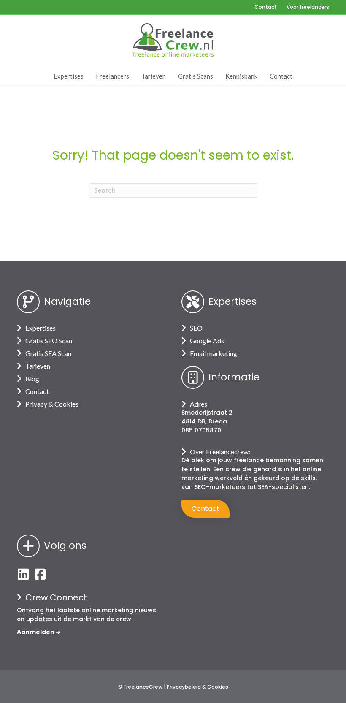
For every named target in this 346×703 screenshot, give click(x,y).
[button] (23, 574)
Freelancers (112, 76)
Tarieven (153, 76)
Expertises (69, 76)
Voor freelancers (308, 7)
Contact (265, 7)
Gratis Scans (195, 76)
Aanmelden (35, 632)
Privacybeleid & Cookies (197, 686)
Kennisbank (241, 76)
